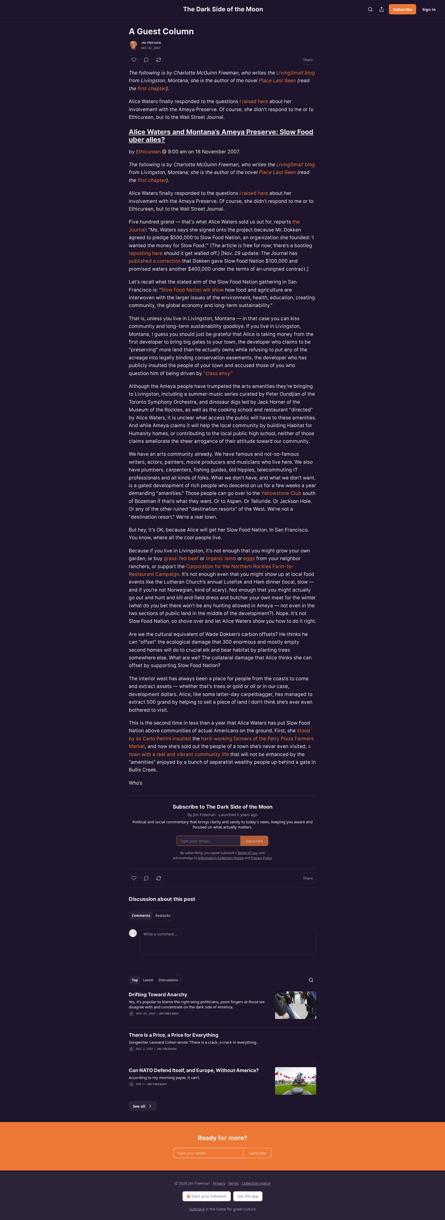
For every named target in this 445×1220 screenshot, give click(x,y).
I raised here (253, 101)
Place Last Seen (277, 81)
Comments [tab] (141, 915)
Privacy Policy (261, 858)
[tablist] (151, 915)
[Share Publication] (381, 9)
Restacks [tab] (162, 915)
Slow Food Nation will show (192, 290)
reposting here (145, 253)
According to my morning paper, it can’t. (164, 1077)
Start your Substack (209, 1196)
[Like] (134, 60)
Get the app (247, 1196)
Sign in (429, 9)
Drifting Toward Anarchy (158, 995)
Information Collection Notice (221, 858)
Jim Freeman (151, 43)
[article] (222, 1007)
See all (139, 1106)
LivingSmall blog (295, 73)
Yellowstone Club (281, 493)
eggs (249, 558)
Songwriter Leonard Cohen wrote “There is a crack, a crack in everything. (193, 1042)
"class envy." (218, 373)
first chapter (152, 89)
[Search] (370, 9)
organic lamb (221, 558)
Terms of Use (247, 852)
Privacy (219, 1183)
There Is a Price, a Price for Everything (173, 1035)
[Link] (121, 136)
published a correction (155, 261)
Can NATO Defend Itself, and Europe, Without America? (194, 1070)
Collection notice (256, 1183)
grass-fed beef (181, 558)
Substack (197, 1209)
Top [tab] (135, 980)
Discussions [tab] (168, 980)
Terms (233, 1183)
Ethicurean (148, 152)
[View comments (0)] (146, 60)
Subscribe (402, 9)
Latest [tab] (148, 980)
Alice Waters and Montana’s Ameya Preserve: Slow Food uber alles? (221, 136)
